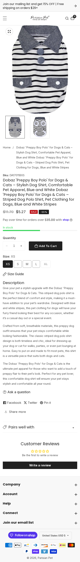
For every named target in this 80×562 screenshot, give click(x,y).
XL (46, 265)
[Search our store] (67, 18)
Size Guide (15, 274)
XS (9, 265)
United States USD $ (54, 535)
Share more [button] (17, 412)
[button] (40, 427)
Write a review (40, 465)
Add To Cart (48, 246)
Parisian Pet (45, 557)
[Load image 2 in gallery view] (39, 127)
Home (7, 147)
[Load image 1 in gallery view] (15, 127)
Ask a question (18, 392)
